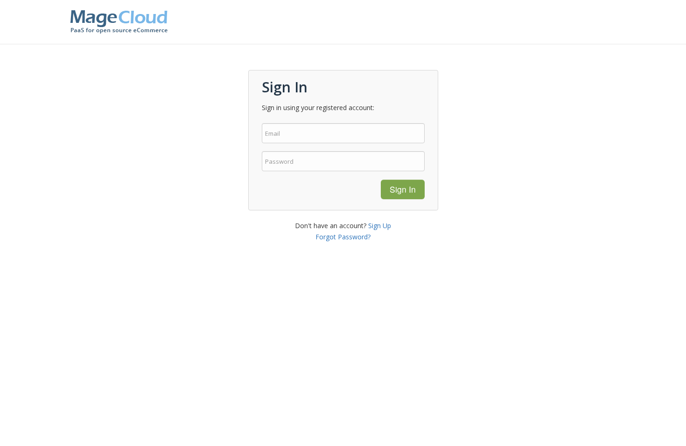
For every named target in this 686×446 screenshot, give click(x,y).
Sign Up (379, 225)
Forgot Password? (343, 236)
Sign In (403, 189)
